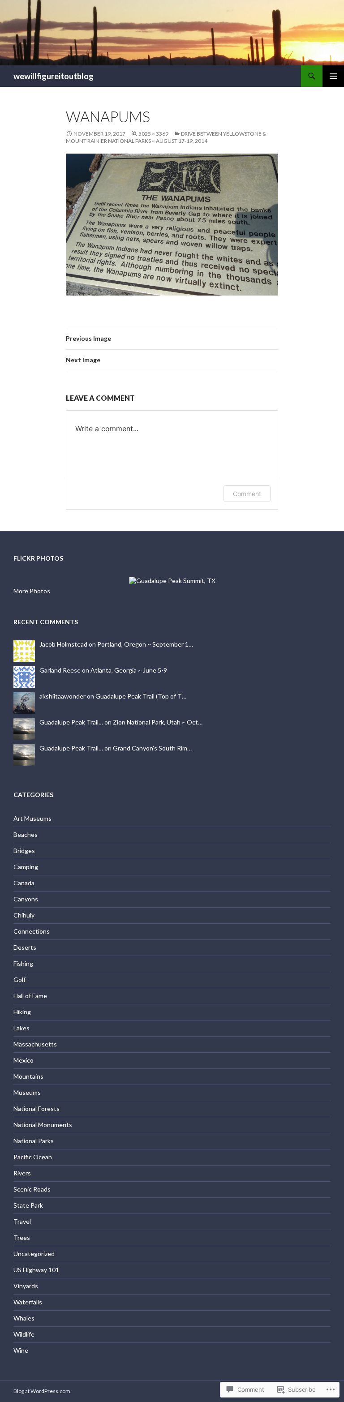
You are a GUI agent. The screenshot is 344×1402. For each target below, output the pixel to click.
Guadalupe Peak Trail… (71, 722)
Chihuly (23, 915)
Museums (27, 1092)
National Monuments (42, 1124)
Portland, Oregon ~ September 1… (145, 644)
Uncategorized (34, 1253)
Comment (247, 493)
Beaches (25, 834)
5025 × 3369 (153, 133)
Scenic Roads (32, 1189)
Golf (19, 979)
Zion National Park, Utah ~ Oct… (157, 722)
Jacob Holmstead (63, 644)
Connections (31, 931)
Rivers (22, 1173)
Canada (23, 883)
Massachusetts (35, 1044)
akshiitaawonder (62, 696)
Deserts (24, 947)
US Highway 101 (36, 1269)
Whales (23, 1318)
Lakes (21, 1028)
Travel (22, 1221)
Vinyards (25, 1286)
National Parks (33, 1141)
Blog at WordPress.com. (42, 1391)
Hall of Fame (30, 995)
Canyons (25, 899)
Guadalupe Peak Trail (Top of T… (140, 696)
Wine (20, 1350)
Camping (25, 866)
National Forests (36, 1108)
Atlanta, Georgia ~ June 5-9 (128, 670)
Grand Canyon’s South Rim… (152, 748)
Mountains (28, 1076)
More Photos (31, 591)
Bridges (24, 850)
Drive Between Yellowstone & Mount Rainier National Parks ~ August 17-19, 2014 (166, 137)
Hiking (22, 1012)
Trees (21, 1237)
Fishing (23, 963)
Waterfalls (27, 1302)
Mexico (23, 1060)
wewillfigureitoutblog (53, 76)
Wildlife (23, 1334)
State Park (28, 1205)
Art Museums (32, 818)
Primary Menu (333, 76)
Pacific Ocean (32, 1157)
